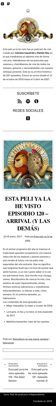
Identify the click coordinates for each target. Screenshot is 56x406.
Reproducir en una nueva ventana (30, 339)
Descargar (8, 342)
